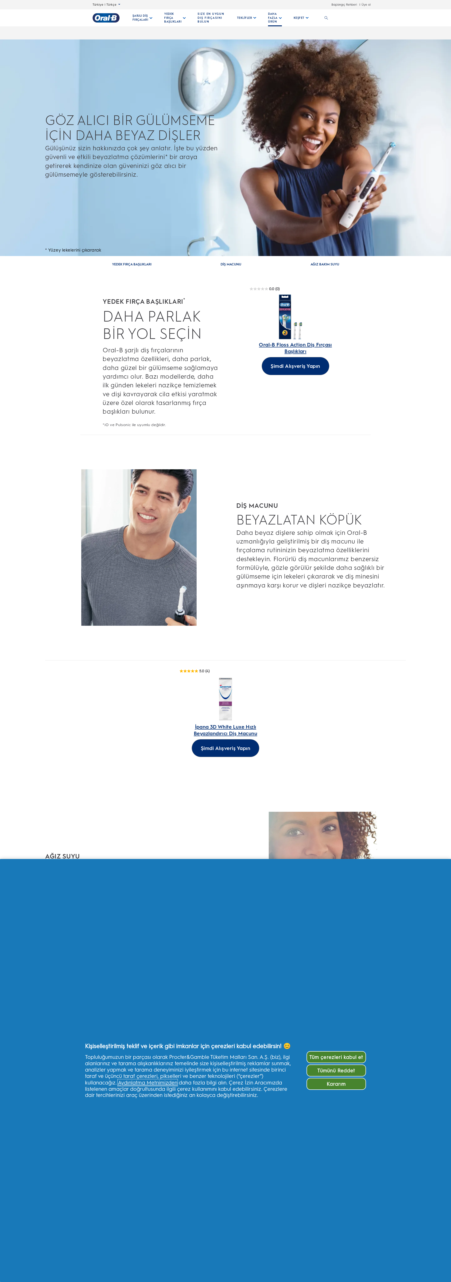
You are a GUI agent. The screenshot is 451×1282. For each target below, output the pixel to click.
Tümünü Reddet (336, 1070)
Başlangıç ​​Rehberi (344, 4)
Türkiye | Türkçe (105, 4)
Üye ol (366, 4)
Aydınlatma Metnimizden (147, 1083)
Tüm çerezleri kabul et (336, 1057)
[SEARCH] (326, 18)
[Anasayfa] (106, 18)
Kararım (336, 1084)
